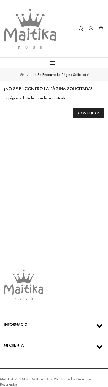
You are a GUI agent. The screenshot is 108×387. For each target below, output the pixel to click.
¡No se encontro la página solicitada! (59, 74)
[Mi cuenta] (91, 29)
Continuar (88, 113)
